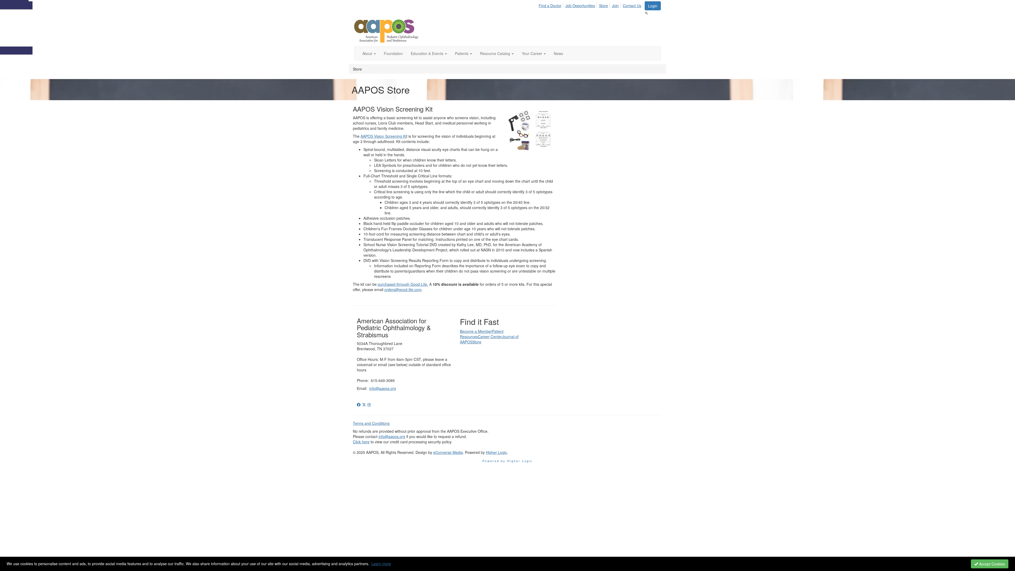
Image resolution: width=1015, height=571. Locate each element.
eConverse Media (448, 452)
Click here (361, 441)
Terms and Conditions (371, 423)
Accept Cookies (991, 564)
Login (652, 5)
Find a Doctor (550, 5)
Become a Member (476, 331)
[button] (369, 53)
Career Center (490, 336)
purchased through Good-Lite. (403, 284)
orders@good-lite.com (403, 289)
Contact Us (632, 5)
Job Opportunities (580, 5)
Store (603, 5)
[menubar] (591, 4)
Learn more (381, 563)
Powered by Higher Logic (507, 461)
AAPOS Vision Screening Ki (383, 136)
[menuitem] (551, 4)
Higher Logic (496, 452)
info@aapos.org (382, 388)
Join (615, 5)
